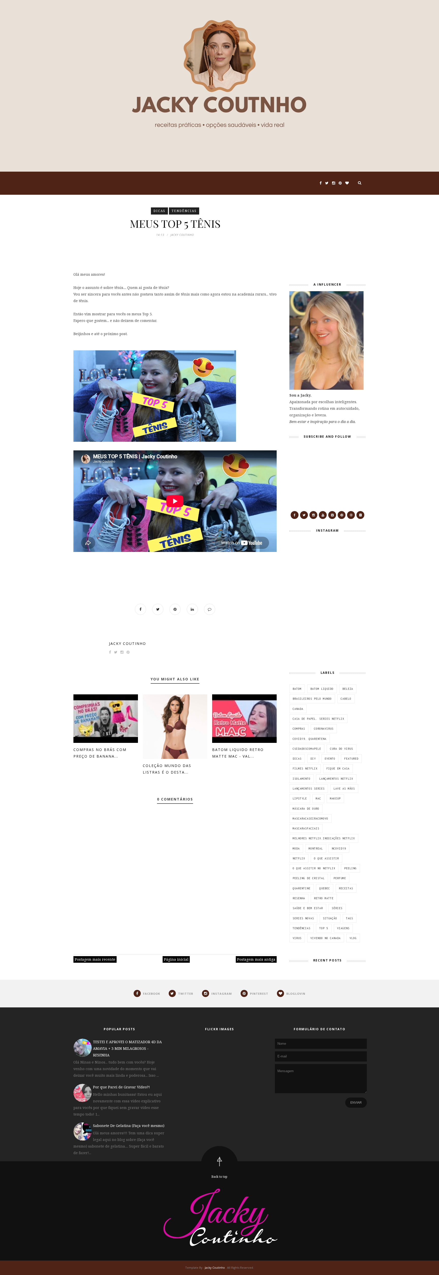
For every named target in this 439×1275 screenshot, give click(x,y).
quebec (324, 888)
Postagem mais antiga (256, 959)
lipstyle (300, 798)
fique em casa (338, 768)
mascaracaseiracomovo (310, 818)
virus (297, 938)
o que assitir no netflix (314, 868)
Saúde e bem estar (308, 908)
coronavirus (324, 728)
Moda (296, 848)
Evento (330, 758)
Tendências (184, 211)
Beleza (347, 688)
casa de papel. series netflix (318, 718)
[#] (295, 515)
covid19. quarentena (309, 738)
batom (297, 688)
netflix (299, 858)
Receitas (346, 888)
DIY (313, 758)
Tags (349, 918)
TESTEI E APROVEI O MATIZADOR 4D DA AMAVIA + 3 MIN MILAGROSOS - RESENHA (127, 1048)
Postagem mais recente (95, 959)
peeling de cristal (309, 878)
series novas (303, 918)
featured (351, 758)
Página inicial (176, 959)
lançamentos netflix (336, 778)
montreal (316, 848)
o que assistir (326, 858)
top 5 (323, 928)
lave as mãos (344, 788)
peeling (350, 868)
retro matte (324, 898)
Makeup (335, 798)
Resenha (299, 898)
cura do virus (341, 748)
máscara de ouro (306, 808)
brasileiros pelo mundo (312, 698)
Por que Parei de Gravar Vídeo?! (121, 1087)
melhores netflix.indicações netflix (324, 838)
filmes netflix (305, 768)
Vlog (353, 938)
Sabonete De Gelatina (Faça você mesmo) (128, 1125)
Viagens (343, 928)
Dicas (159, 211)
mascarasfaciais (306, 828)
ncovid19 (339, 848)
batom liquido (322, 688)
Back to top (219, 1176)
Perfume (340, 878)
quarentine (301, 888)
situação (330, 918)
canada (298, 708)
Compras (299, 728)
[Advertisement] (321, 239)
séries (337, 908)
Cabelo (346, 698)
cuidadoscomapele (307, 748)
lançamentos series (309, 788)
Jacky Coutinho (127, 643)
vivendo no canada (325, 938)
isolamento (301, 778)
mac (318, 798)
